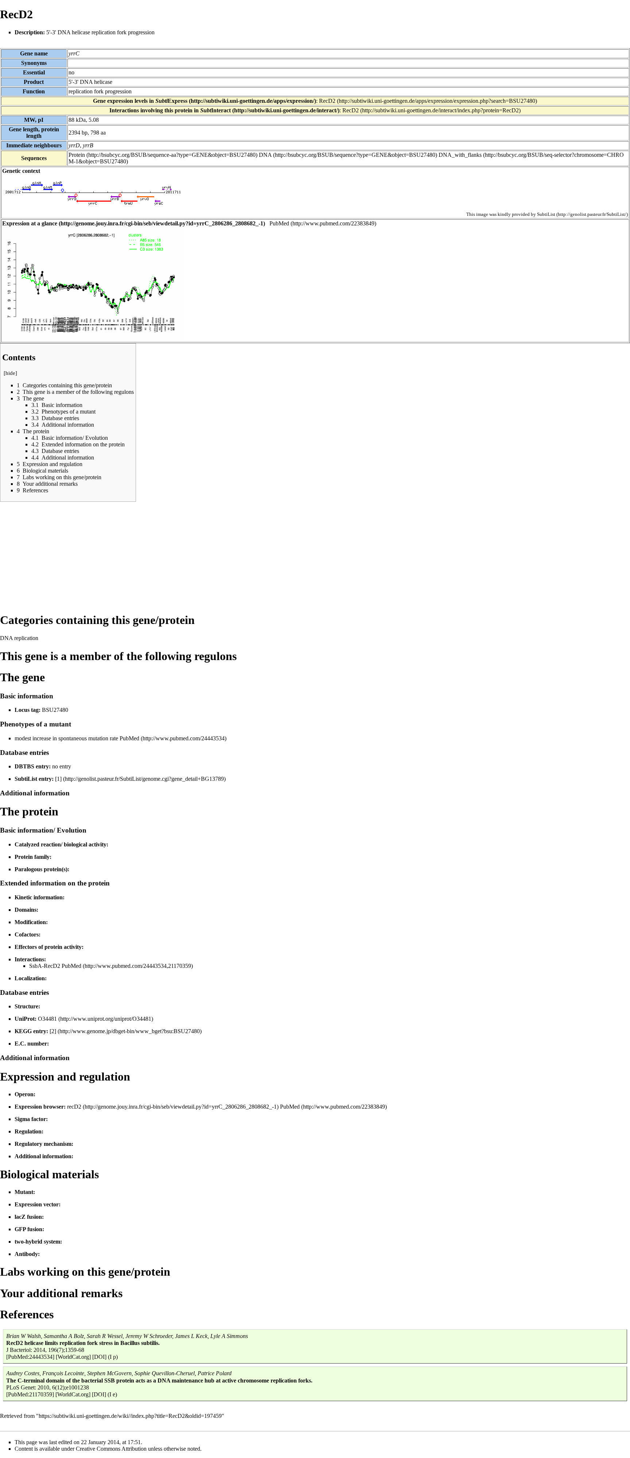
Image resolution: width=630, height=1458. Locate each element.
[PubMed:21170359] (30, 1394)
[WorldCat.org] (73, 1357)
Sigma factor (30, 1119)
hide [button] (10, 373)
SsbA (35, 966)
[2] (53, 1031)
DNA (265, 155)
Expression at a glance (29, 223)
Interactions (29, 959)
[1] (58, 779)
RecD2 (327, 101)
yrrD (74, 145)
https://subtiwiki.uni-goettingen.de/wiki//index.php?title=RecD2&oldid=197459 (130, 1416)
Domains (25, 910)
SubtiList (546, 214)
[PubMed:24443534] (30, 1357)
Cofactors (27, 934)
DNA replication (19, 638)
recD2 (74, 1107)
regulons (215, 656)
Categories (26, 620)
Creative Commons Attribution (111, 1449)
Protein (77, 155)
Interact (215, 110)
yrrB (88, 145)
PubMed (279, 223)
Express (171, 101)
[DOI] (99, 1357)
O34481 (47, 1019)
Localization (30, 978)
